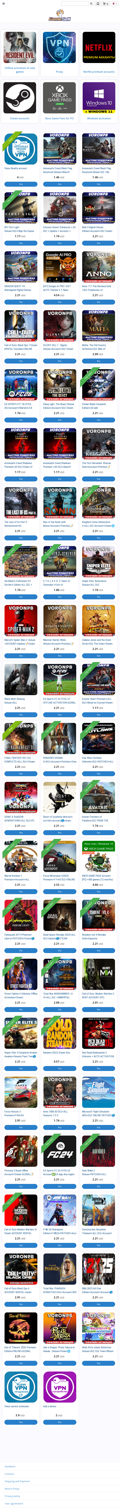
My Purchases (98, 3)
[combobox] (75, 3)
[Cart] (104, 3)
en (114, 3)
